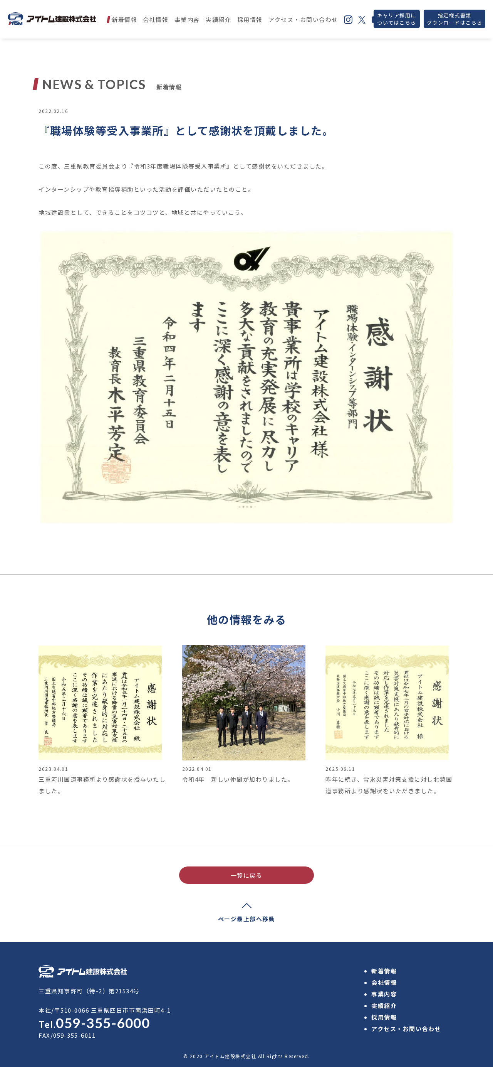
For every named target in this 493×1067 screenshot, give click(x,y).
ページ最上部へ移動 (246, 919)
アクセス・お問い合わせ (303, 19)
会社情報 (155, 19)
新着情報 (124, 19)
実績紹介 (218, 19)
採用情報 (250, 19)
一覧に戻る (247, 875)
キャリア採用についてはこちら (396, 19)
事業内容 (187, 19)
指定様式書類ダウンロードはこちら (455, 19)
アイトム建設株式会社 (230, 1056)
